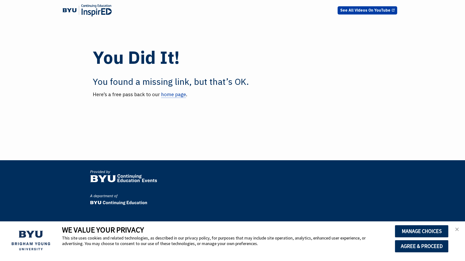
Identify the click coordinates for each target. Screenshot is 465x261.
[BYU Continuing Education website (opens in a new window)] (118, 201)
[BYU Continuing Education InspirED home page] (87, 10)
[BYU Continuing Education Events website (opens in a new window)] (123, 177)
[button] (457, 231)
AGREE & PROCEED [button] (422, 246)
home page (173, 94)
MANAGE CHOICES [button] (422, 231)
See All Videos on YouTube (365, 10)
